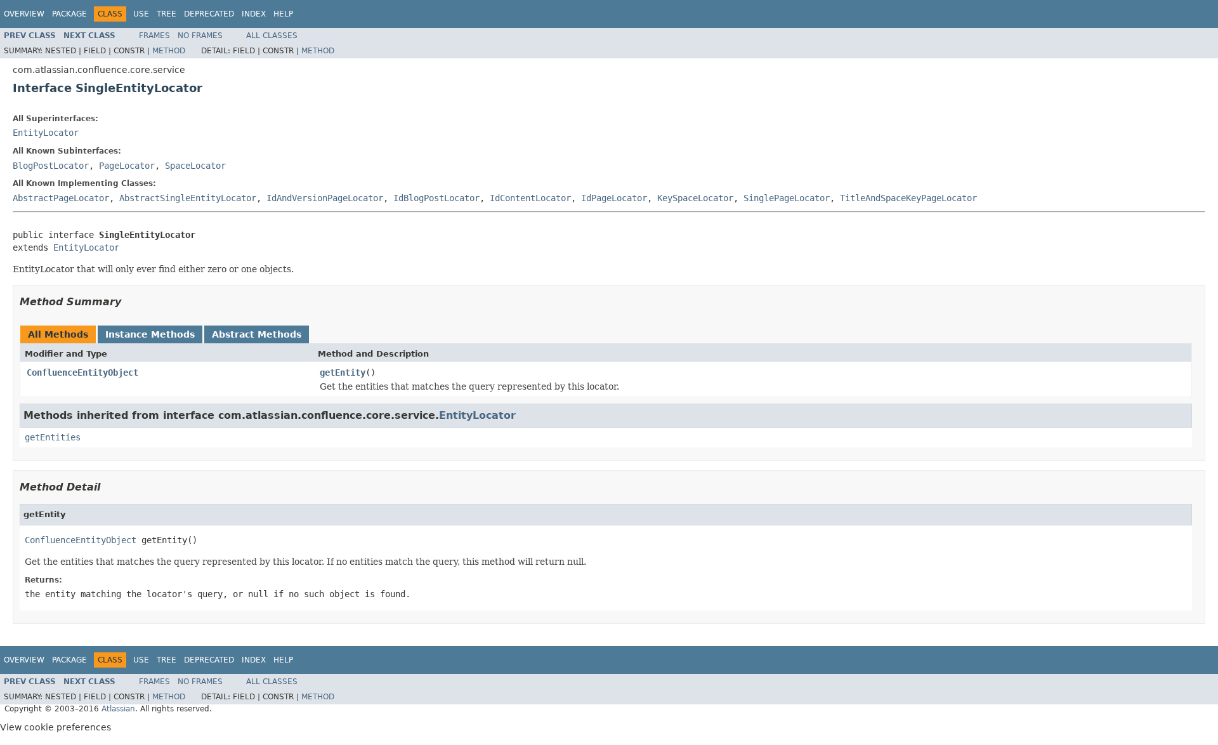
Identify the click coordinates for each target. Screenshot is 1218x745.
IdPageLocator (614, 198)
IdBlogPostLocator (436, 198)
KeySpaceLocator (695, 198)
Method (168, 50)
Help (283, 14)
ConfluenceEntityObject (82, 372)
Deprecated (209, 14)
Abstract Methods (256, 334)
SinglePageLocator (786, 198)
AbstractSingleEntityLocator (187, 198)
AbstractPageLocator (61, 198)
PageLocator (127, 166)
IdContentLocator (530, 198)
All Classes (272, 35)
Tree (166, 14)
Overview (24, 14)
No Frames (200, 35)
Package (69, 14)
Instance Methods (150, 334)
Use (141, 14)
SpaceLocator (195, 166)
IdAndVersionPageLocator (324, 198)
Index (254, 14)
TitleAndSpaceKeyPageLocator (908, 198)
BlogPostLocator (51, 166)
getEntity (342, 372)
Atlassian (118, 708)
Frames (154, 35)
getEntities (53, 437)
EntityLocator (46, 133)
